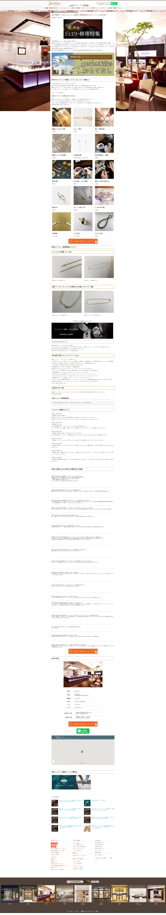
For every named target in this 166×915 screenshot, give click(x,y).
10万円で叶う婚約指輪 (55, 852)
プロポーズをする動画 (77, 850)
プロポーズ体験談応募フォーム (78, 844)
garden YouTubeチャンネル (100, 848)
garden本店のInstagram (99, 844)
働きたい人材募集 (98, 854)
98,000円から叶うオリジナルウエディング (58, 863)
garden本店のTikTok (98, 846)
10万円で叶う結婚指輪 (55, 854)
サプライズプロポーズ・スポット (79, 848)
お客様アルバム (53, 858)
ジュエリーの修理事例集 (77, 863)
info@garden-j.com (78, 707)
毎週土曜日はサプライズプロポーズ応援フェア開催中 (83, 11)
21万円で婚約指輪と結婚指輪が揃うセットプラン (59, 865)
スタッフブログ (53, 856)
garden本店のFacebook (99, 842)
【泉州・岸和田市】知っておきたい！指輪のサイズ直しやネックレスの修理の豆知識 (72, 402)
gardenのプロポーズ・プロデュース (79, 855)
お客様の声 (53, 860)
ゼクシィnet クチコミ (99, 850)
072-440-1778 (77, 704)
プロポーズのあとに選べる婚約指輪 (79, 846)
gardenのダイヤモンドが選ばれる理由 (57, 869)
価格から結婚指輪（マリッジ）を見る (57, 850)
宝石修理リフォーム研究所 (77, 868)
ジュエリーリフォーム (77, 865)
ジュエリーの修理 (76, 861)
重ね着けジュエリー (54, 867)
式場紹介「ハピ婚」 (54, 861)
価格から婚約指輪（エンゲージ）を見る (58, 848)
